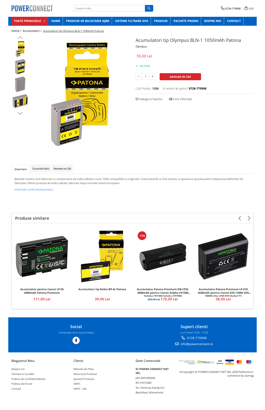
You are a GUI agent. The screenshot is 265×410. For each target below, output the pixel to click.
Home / (16, 31)
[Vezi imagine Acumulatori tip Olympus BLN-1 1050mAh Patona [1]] (20, 66)
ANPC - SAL (80, 389)
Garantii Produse (83, 379)
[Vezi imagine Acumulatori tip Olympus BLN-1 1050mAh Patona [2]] (20, 84)
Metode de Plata (83, 369)
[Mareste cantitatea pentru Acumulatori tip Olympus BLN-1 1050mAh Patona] (152, 76)
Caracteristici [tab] (40, 168)
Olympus (141, 46)
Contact (234, 21)
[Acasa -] (32, 8)
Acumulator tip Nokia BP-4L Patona (102, 289)
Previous (20, 38)
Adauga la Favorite (151, 99)
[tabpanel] (80, 94)
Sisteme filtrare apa (131, 21)
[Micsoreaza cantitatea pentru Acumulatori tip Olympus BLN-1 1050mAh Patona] (139, 76)
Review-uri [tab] (62, 168)
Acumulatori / (32, 31)
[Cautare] (149, 8)
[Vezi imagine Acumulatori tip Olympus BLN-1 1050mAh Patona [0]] (20, 49)
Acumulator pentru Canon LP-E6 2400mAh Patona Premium (42, 291)
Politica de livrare (21, 384)
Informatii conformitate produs (33, 189)
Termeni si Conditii (22, 374)
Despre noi (212, 21)
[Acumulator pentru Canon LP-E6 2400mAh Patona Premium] (42, 256)
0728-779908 (196, 338)
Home (55, 21)
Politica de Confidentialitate (28, 379)
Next (20, 113)
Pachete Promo (185, 21)
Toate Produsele (28, 21)
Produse (161, 21)
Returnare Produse (85, 374)
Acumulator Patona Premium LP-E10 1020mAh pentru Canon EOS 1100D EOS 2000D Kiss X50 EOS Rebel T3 (223, 292)
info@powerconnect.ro (196, 344)
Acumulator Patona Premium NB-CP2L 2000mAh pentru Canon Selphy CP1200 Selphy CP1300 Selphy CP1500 (163, 292)
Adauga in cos (180, 77)
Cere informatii (182, 99)
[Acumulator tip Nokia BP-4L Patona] (102, 256)
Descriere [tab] (20, 169)
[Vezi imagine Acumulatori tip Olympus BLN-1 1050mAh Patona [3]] (20, 101)
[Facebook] (76, 340)
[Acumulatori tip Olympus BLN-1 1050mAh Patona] (80, 94)
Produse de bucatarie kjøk (87, 21)
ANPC (77, 384)
